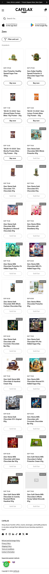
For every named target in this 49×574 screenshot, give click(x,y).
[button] (45, 10)
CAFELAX (16, 571)
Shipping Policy (7, 546)
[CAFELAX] (23, 10)
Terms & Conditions (8, 549)
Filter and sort (13, 39)
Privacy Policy (6, 543)
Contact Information (8, 552)
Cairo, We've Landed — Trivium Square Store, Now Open (24, 2)
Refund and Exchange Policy (11, 540)
